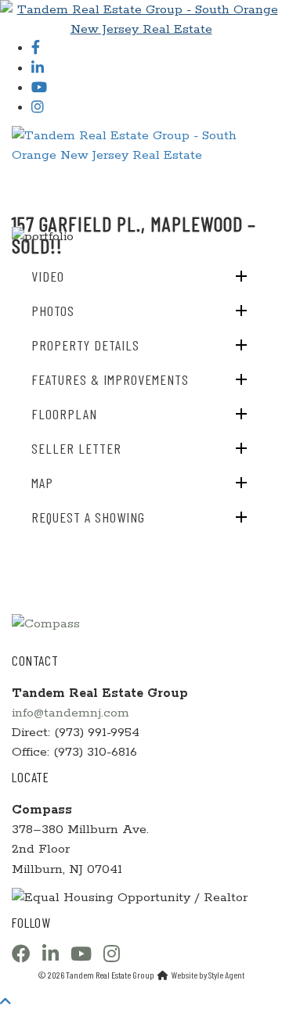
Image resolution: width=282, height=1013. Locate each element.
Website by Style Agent (208, 974)
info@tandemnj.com (70, 713)
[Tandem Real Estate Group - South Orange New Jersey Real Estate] (141, 19)
